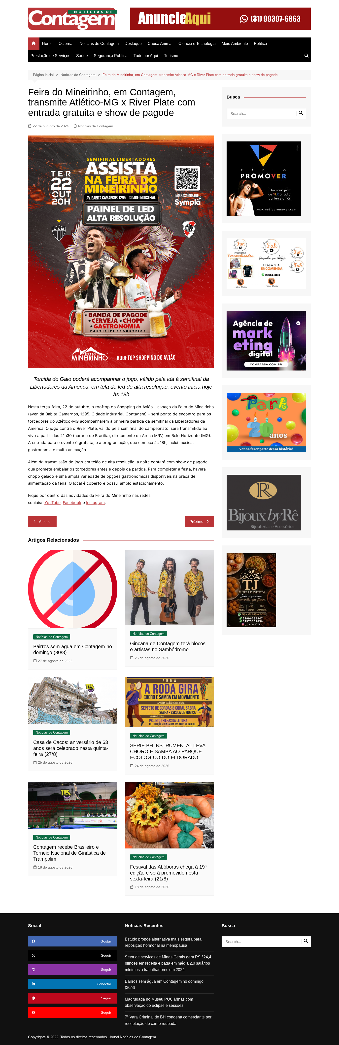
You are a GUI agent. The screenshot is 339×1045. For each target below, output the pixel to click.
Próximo (196, 521)
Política (260, 43)
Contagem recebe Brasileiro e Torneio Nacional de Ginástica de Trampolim (69, 853)
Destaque (133, 43)
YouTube (52, 502)
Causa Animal (160, 43)
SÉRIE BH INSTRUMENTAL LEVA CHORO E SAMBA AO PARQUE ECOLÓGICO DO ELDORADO (167, 751)
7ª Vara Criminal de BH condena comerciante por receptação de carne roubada (168, 1020)
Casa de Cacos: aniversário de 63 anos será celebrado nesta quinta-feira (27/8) (70, 748)
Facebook (72, 502)
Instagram (95, 502)
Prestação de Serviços (50, 56)
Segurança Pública (111, 56)
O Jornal (66, 43)
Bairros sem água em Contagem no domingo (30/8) (164, 984)
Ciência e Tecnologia (197, 43)
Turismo (171, 56)
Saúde (82, 56)
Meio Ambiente (235, 43)
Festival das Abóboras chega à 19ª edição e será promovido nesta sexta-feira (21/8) (168, 872)
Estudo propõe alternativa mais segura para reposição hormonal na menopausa (163, 942)
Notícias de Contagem (99, 43)
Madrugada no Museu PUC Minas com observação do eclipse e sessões (159, 1002)
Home (47, 43)
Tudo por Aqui (146, 56)
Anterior (45, 521)
